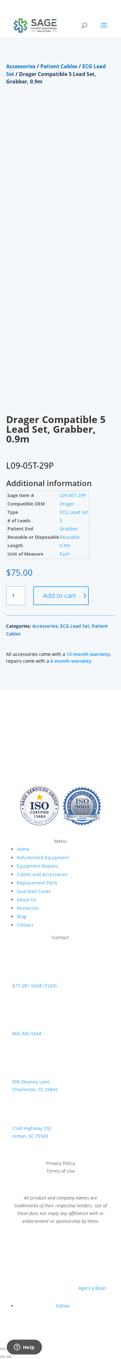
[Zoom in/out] (2, 1349)
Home (23, 849)
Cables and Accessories (42, 874)
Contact (25, 925)
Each (65, 554)
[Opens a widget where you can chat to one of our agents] (24, 1348)
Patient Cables (58, 66)
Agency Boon (92, 1288)
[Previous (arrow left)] (2, 1357)
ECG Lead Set (74, 512)
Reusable (70, 537)
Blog (21, 916)
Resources (28, 908)
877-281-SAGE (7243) (34, 986)
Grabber (69, 529)
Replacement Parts (37, 883)
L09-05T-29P (73, 495)
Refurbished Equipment (43, 857)
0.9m (65, 545)
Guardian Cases (34, 891)
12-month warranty (88, 654)
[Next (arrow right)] (9, 1357)
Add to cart (59, 595)
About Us (26, 900)
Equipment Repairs (37, 866)
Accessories (20, 66)
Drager (67, 504)
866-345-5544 (26, 1033)
